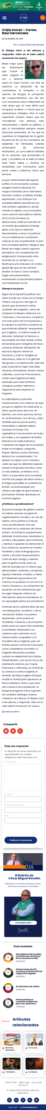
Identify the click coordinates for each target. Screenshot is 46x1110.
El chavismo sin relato (28, 986)
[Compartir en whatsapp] (20, 731)
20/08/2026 (20, 961)
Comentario (11, 762)
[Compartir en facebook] (6, 731)
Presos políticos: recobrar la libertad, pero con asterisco (27, 1001)
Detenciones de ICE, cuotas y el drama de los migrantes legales (29, 971)
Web (6, 815)
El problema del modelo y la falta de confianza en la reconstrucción (28, 956)
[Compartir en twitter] (13, 731)
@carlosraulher (10, 711)
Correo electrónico (14, 805)
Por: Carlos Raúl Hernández (28, 44)
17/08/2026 (20, 1007)
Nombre (9, 794)
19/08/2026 (20, 976)
